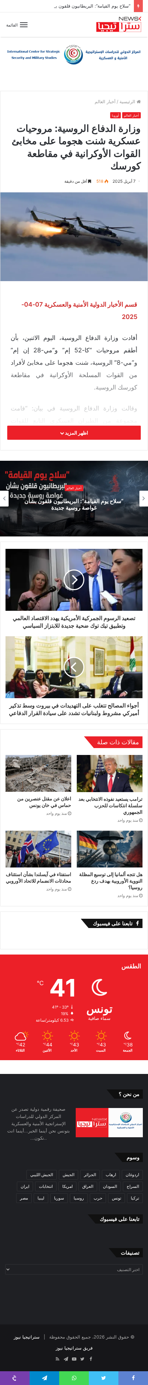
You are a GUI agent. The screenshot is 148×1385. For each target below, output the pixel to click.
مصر (24, 1198)
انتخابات (46, 1186)
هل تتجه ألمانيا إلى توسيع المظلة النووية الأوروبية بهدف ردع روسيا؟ (110, 880)
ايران (25, 1186)
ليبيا (41, 1198)
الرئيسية (128, 101)
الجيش (68, 1174)
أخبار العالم (105, 101)
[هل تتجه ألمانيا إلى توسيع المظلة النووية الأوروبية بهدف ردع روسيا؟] (109, 849)
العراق (87, 1186)
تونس (116, 1198)
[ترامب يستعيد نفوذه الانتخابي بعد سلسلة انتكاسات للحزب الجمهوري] (109, 773)
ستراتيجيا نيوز (27, 1337)
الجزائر (90, 1174)
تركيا (135, 1198)
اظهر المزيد (76, 433)
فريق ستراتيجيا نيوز (74, 1348)
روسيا (79, 1198)
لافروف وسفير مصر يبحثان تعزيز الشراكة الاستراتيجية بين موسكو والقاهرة (74, 504)
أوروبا (115, 115)
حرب (98, 1198)
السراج (133, 1186)
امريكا (67, 1186)
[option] (74, 498)
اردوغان (132, 1174)
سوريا (59, 1198)
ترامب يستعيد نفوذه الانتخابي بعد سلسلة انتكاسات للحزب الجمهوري (110, 805)
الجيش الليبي (41, 1174)
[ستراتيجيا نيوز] (119, 24)
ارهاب (111, 1174)
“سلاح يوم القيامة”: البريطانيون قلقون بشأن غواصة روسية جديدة (68, 6)
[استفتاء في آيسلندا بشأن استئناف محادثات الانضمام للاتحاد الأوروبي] (38, 849)
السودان (110, 1186)
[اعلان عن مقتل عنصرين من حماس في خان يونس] (38, 773)
